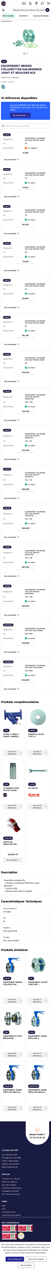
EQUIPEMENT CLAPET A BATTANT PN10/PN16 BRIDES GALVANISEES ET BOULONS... (38, 983)
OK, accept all (15, 1259)
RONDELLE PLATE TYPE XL (36, 735)
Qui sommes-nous (9, 1155)
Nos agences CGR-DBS (11, 1158)
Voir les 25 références (12, 1054)
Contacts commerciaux (12, 1188)
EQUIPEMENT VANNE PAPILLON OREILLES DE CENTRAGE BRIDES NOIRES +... (12, 1091)
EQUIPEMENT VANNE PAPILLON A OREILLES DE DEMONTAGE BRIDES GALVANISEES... (37, 1037)
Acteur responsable (10, 1161)
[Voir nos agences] (36, 3)
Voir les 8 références (12, 1001)
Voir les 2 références (37, 753)
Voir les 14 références (12, 753)
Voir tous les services (11, 1194)
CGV (3, 1209)
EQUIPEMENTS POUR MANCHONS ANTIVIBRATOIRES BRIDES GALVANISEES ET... (13, 1037)
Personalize (26, 1265)
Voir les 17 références (37, 1001)
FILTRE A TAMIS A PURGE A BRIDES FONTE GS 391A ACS (12, 735)
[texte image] (13, 717)
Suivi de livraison (9, 1185)
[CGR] (3, 3)
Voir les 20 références (37, 807)
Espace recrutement (10, 1164)
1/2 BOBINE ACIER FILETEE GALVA (11, 789)
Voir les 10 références (12, 807)
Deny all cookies (36, 1259)
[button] (30, 3)
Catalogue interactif (10, 1191)
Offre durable (7, 16)
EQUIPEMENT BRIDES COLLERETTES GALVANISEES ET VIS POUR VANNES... (12, 983)
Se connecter (19, 115)
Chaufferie (23, 16)
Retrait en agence (9, 1182)
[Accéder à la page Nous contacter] (42, 3)
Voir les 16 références (37, 1108)
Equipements (6, 21)
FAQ (3, 1206)
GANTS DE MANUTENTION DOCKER (10, 843)
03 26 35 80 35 (37, 1137)
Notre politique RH (10, 1167)
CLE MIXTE (33, 788)
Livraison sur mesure (11, 1179)
